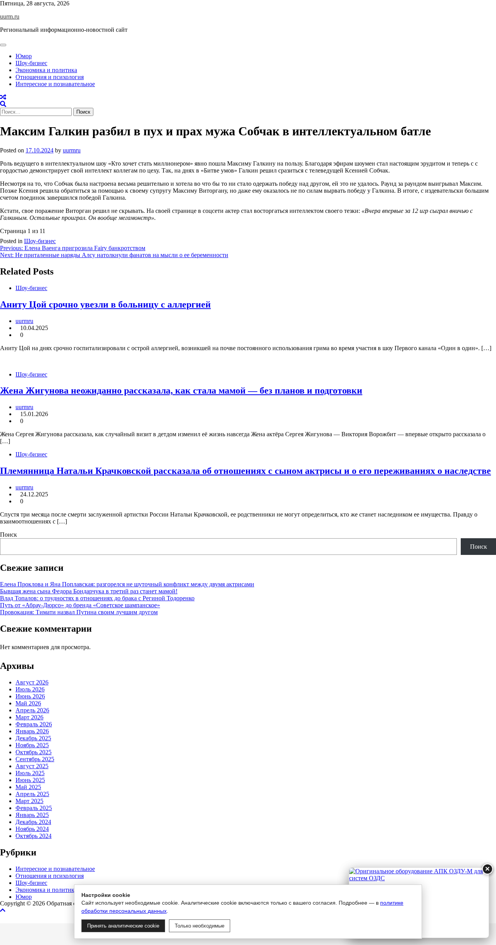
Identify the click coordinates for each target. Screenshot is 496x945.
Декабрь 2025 (33, 738)
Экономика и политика (46, 70)
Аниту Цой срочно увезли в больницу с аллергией (105, 304)
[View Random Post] (3, 97)
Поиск (8, 534)
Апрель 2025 (32, 794)
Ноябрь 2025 (32, 745)
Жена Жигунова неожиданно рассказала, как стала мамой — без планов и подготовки (181, 390)
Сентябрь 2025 (35, 759)
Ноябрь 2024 (32, 829)
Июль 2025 (30, 773)
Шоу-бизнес (31, 63)
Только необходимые (199, 926)
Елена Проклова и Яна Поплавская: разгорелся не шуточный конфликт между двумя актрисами (127, 584)
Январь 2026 (32, 731)
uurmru (72, 150)
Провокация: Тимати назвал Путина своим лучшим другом (79, 612)
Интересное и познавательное (55, 84)
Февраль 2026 (34, 724)
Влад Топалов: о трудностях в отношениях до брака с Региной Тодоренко (97, 598)
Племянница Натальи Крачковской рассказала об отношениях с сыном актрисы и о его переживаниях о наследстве (245, 471)
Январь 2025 (32, 815)
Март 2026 (29, 717)
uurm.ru (9, 16)
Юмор (24, 56)
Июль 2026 (30, 689)
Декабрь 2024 (33, 822)
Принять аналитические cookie (123, 926)
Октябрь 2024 (34, 836)
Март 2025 (29, 801)
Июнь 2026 (30, 696)
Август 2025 (32, 766)
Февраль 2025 (34, 808)
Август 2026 (32, 682)
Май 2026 (28, 703)
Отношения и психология (50, 77)
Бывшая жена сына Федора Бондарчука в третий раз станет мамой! (88, 591)
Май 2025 (28, 787)
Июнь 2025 (30, 780)
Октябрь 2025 (34, 752)
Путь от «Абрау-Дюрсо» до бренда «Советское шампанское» (80, 605)
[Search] (3, 104)
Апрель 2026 (32, 710)
